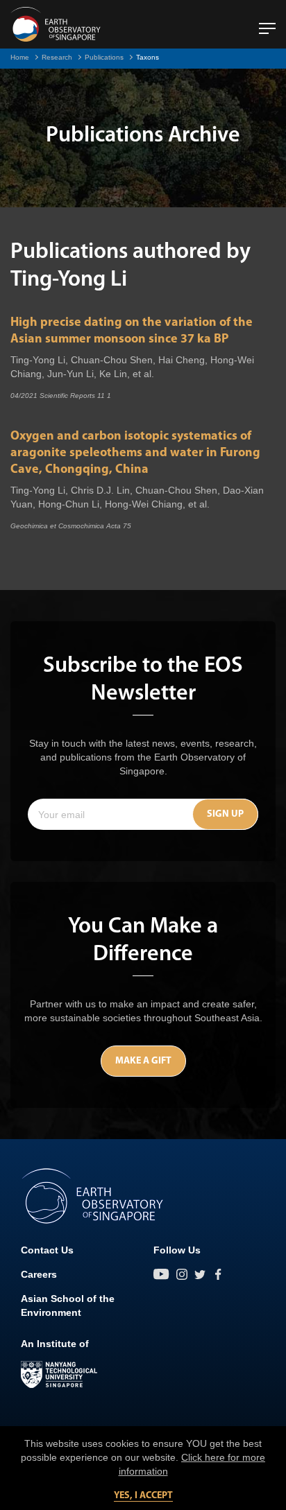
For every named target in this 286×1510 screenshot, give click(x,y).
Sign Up (225, 814)
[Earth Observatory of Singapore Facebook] (218, 1274)
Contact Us (47, 1250)
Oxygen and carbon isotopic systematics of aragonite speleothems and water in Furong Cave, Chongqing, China (135, 453)
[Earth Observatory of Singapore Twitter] (199, 1274)
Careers (39, 1274)
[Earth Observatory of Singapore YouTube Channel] (161, 1274)
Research (57, 57)
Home (19, 57)
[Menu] (267, 22)
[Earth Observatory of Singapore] (55, 24)
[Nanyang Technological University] (59, 1375)
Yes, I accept (143, 1496)
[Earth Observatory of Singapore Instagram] (181, 1274)
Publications (104, 57)
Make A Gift (143, 1061)
